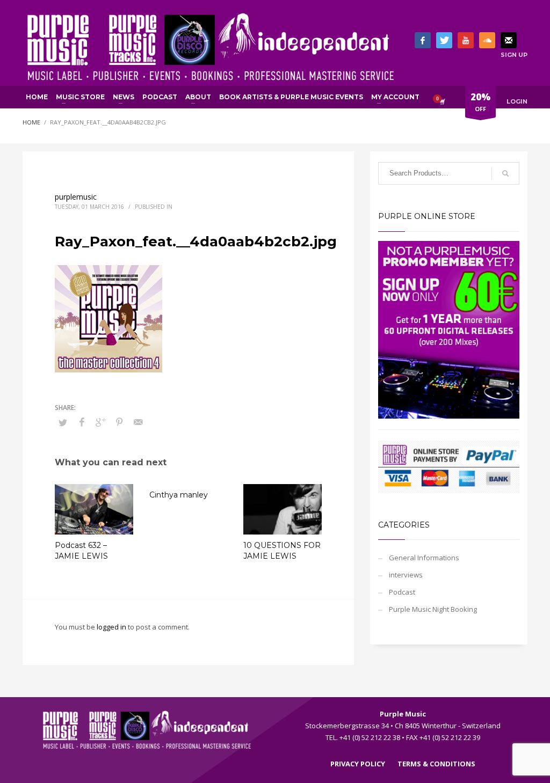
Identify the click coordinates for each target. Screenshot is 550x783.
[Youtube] (466, 40)
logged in (112, 627)
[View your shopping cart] (441, 101)
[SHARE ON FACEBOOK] (82, 422)
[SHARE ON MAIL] (138, 422)
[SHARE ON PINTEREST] (119, 422)
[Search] (505, 173)
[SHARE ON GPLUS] (100, 422)
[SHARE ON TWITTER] (63, 422)
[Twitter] (444, 40)
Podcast (402, 592)
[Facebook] (423, 40)
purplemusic (76, 197)
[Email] (509, 40)
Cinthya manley (178, 495)
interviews (406, 575)
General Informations (424, 557)
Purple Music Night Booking (433, 609)
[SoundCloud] (487, 40)
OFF (480, 102)
